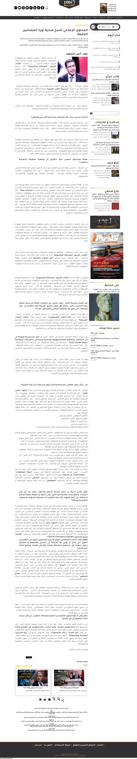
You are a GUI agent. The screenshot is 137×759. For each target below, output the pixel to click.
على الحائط (112, 285)
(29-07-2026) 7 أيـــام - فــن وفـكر (103, 358)
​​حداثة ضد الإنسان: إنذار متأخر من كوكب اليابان (38, 690)
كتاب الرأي (68, 17)
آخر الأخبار (109, 17)
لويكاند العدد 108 (97, 333)
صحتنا (101, 17)
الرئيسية (118, 17)
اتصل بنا (48, 745)
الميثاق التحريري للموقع (84, 745)
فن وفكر (87, 17)
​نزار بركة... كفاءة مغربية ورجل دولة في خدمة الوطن (72, 690)
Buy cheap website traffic (6, 758)
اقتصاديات (59, 17)
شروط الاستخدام (62, 745)
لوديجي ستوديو (48, 17)
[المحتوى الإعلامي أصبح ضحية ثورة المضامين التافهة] (73, 57)
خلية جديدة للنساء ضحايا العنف (109, 62)
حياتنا (95, 17)
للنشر (100, 745)
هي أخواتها (78, 17)
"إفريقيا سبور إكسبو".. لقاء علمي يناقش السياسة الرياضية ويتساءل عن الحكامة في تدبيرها (105, 128)
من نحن (38, 745)
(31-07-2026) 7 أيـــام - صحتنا (102, 346)
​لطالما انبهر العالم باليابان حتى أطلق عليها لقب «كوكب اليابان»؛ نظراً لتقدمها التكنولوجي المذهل (100, 87)
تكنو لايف (37, 17)
